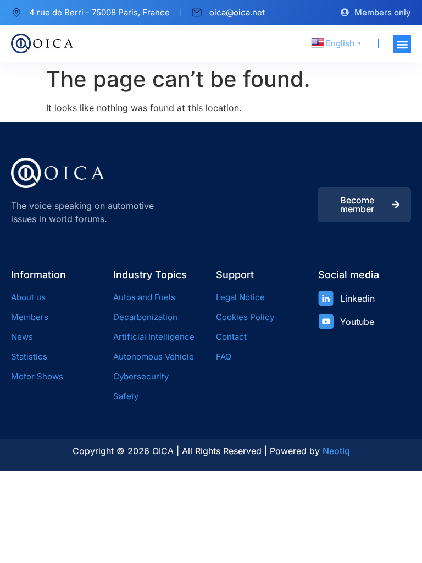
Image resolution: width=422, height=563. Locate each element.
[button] (402, 44)
